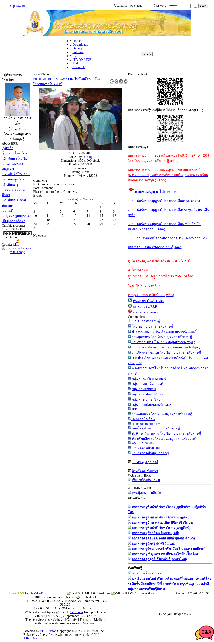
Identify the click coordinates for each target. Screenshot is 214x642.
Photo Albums (42, 79)
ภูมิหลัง (7, 148)
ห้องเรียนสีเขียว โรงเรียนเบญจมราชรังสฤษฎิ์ (163, 438)
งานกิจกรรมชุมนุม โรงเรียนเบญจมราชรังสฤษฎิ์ (166, 352)
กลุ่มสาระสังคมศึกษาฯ (148, 394)
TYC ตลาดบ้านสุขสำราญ (150, 453)
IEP (134, 409)
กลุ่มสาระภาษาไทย (146, 399)
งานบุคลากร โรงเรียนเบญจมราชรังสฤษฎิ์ (161, 337)
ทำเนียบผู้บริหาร (14, 179)
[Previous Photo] (116, 82)
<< (69, 199)
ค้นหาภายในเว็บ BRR (148, 301)
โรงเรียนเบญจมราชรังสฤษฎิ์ (152, 326)
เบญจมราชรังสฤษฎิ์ (145, 321)
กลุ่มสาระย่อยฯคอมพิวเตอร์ (152, 404)
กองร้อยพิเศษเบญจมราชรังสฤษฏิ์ (155, 428)
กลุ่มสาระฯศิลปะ (144, 389)
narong (88, 157)
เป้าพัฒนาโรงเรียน (15, 158)
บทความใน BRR (145, 306)
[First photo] (112, 82)
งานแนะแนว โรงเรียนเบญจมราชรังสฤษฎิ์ (161, 414)
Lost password (16, 6)
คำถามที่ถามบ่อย (145, 312)
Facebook (76, 612)
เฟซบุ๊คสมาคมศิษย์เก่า (148, 492)
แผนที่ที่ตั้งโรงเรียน (16, 174)
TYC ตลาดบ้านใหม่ (146, 448)
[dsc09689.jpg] (80, 149)
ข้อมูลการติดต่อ (13, 221)
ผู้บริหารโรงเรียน (14, 153)
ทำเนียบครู (10, 184)
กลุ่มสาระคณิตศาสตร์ (148, 384)
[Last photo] (125, 82)
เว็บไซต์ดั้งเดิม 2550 (146, 480)
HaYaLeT (36, 593)
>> (92, 199)
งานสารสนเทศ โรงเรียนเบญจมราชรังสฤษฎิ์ (163, 342)
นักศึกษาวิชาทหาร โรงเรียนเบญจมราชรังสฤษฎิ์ (166, 433)
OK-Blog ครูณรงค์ (145, 462)
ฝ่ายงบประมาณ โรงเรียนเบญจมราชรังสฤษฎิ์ (163, 331)
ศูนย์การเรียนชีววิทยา (147, 573)
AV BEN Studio (142, 443)
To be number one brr (145, 423)
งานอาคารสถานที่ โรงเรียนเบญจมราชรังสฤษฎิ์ (165, 347)
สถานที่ (7, 210)
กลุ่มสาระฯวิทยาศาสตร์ (149, 378)
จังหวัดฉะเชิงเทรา (145, 471)
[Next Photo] (121, 82)
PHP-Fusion (48, 631)
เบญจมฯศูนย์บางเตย (17, 216)
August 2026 (80, 199)
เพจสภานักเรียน (143, 419)
